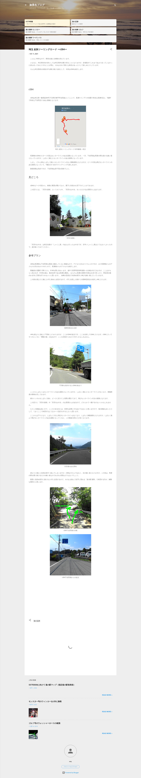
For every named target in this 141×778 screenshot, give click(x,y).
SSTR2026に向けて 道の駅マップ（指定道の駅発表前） (52, 685)
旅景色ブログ (37, 5)
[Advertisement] (70, 79)
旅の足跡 (37, 621)
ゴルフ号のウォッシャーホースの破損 (44, 723)
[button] (111, 49)
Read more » (107, 695)
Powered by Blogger (72, 773)
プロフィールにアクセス (70, 766)
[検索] (115, 5)
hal (70, 761)
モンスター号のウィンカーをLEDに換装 (45, 701)
